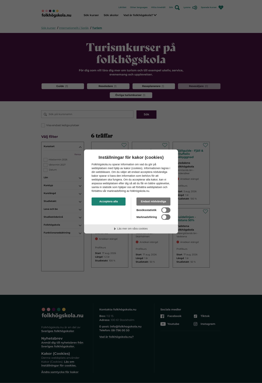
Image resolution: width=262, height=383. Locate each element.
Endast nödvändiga (153, 201)
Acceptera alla (108, 201)
